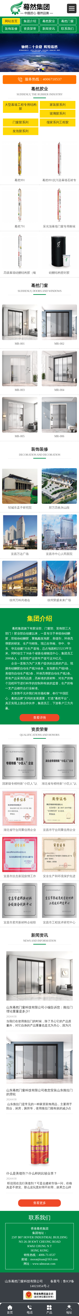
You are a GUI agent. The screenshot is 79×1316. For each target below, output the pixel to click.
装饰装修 (11, 28)
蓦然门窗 (67, 21)
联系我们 (67, 28)
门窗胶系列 (20, 122)
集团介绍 (30, 21)
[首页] (10, 1307)
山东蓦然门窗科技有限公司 (24, 1281)
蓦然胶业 (48, 21)
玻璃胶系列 (58, 113)
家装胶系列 (58, 104)
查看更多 (39, 1203)
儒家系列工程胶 (58, 122)
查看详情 (39, 717)
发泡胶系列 (20, 131)
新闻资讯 (48, 28)
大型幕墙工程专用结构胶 (20, 106)
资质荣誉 (30, 28)
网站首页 (11, 21)
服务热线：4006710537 (43, 79)
